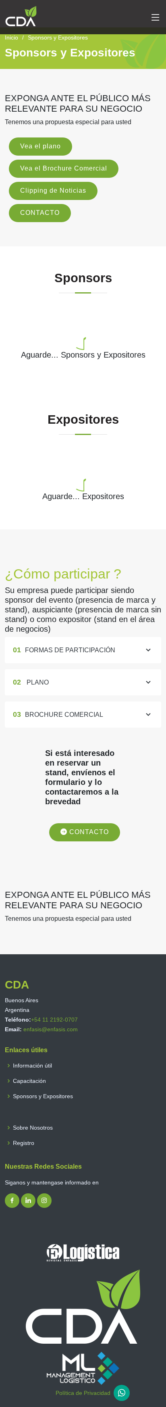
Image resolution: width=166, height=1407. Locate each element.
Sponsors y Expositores (43, 1096)
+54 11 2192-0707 (54, 1019)
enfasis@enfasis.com (50, 1029)
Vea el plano (40, 146)
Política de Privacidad (83, 1393)
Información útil (32, 1065)
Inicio (11, 37)
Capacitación (29, 1081)
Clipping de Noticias (53, 190)
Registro (23, 1143)
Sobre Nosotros (33, 1127)
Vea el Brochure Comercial (63, 168)
